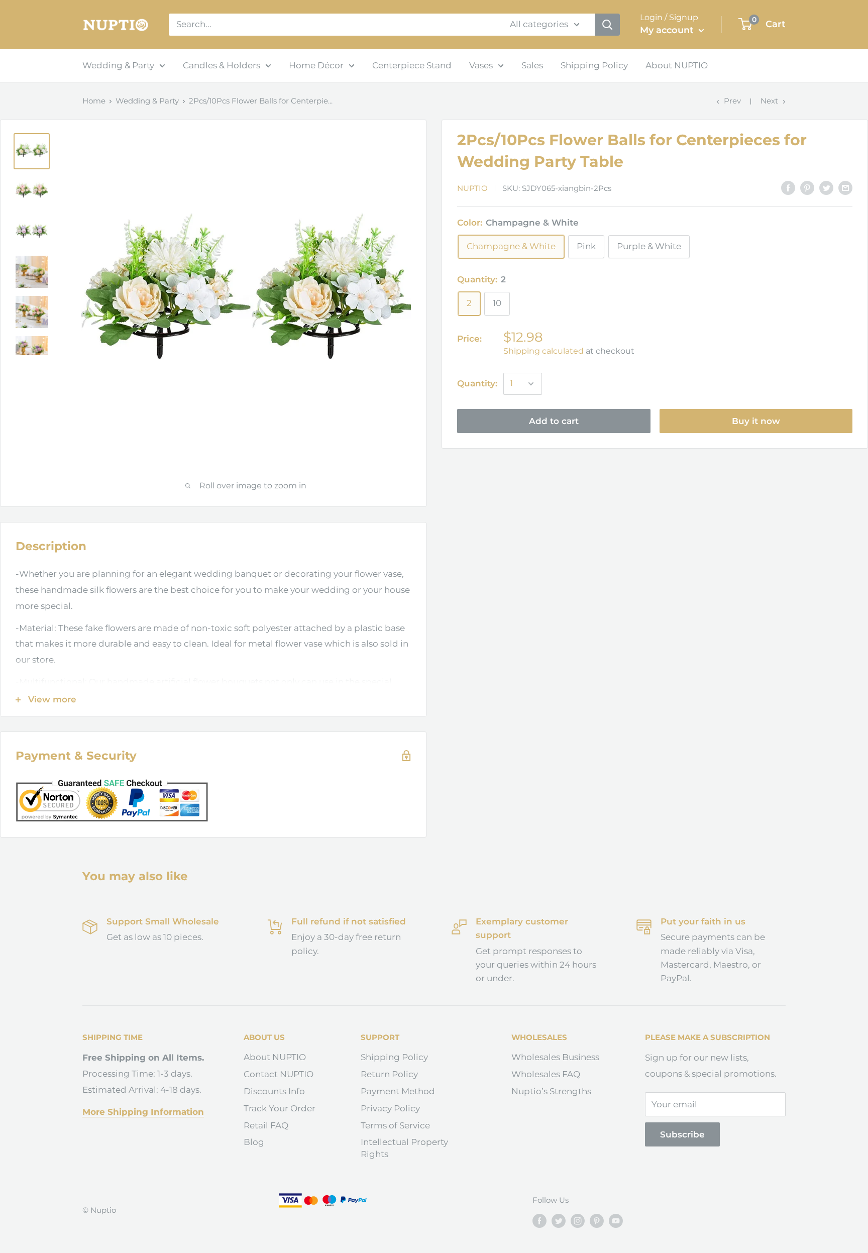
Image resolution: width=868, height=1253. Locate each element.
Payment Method (398, 1091)
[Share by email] (845, 187)
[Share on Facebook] (788, 187)
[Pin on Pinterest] (807, 187)
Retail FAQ (266, 1125)
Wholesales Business (555, 1057)
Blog (254, 1142)
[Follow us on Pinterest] (597, 1220)
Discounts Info (274, 1091)
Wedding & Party (118, 65)
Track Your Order (279, 1108)
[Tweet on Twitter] (826, 187)
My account (668, 30)
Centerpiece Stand (412, 65)
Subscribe (682, 1134)
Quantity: (477, 383)
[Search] (607, 25)
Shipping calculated (543, 351)
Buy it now (756, 421)
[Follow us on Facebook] (539, 1220)
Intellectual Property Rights (404, 1148)
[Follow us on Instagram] (578, 1220)
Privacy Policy (390, 1108)
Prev (732, 101)
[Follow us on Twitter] (559, 1220)
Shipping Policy (594, 65)
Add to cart (554, 421)
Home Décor (316, 65)
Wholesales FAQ (545, 1074)
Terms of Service (395, 1125)
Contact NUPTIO (278, 1074)
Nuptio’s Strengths (551, 1091)
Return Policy (389, 1074)
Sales (532, 65)
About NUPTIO (676, 65)
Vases (481, 65)
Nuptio (472, 188)
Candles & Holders (221, 65)
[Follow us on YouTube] (616, 1220)
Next (769, 101)
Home (93, 101)
